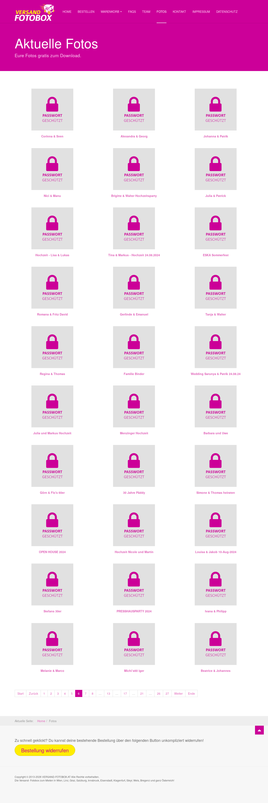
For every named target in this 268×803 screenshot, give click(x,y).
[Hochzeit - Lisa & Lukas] (52, 228)
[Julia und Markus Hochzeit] (52, 406)
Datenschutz (227, 11)
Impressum (201, 11)
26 (158, 693)
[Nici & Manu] (52, 169)
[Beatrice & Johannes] (216, 644)
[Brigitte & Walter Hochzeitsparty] (134, 169)
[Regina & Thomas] (52, 347)
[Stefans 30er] (52, 584)
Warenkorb (110, 11)
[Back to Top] (259, 730)
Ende (191, 693)
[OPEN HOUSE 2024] (52, 525)
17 (125, 693)
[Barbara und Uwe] (216, 406)
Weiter (178, 693)
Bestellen (86, 11)
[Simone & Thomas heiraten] (216, 466)
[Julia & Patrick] (216, 169)
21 (142, 693)
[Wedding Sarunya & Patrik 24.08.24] (216, 347)
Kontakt (179, 11)
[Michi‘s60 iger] (134, 644)
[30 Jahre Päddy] (134, 466)
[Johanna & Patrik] (216, 110)
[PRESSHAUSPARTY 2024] (134, 584)
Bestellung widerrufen (45, 750)
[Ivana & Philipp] (216, 584)
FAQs (132, 11)
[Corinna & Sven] (52, 110)
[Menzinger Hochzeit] (134, 406)
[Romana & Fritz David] (52, 288)
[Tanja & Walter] (216, 288)
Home (67, 11)
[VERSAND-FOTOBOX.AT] (34, 6)
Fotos (161, 11)
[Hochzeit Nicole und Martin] (134, 525)
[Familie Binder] (134, 347)
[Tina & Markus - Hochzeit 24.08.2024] (134, 228)
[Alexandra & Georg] (134, 110)
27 (167, 693)
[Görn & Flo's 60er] (52, 466)
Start (20, 693)
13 (108, 693)
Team (146, 11)
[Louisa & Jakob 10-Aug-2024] (216, 525)
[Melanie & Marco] (52, 644)
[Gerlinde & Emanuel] (134, 288)
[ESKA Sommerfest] (216, 228)
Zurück (33, 693)
